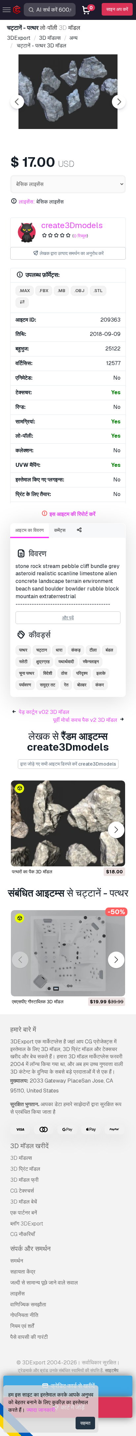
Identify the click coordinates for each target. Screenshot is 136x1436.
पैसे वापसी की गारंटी (29, 1337)
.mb (61, 290)
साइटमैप (112, 1370)
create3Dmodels (72, 225)
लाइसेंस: (27, 201)
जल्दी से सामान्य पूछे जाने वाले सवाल (44, 1282)
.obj (79, 290)
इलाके (101, 673)
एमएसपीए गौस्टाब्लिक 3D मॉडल (37, 1002)
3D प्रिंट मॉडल (25, 1168)
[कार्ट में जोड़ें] (102, 857)
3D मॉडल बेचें (23, 1201)
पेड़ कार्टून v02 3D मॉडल (44, 712)
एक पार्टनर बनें (23, 1212)
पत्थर (23, 650)
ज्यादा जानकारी (40, 1409)
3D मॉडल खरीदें (29, 1146)
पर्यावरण (25, 685)
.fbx (44, 290)
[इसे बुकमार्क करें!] (115, 857)
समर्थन (16, 1260)
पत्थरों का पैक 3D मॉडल (32, 872)
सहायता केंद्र (22, 1271)
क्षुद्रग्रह (43, 661)
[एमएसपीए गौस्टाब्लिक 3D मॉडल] (68, 953)
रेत (66, 685)
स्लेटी (23, 661)
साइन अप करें (117, 9)
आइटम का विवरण (29, 530)
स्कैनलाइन (91, 661)
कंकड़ (76, 650)
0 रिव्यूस (80, 236)
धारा (59, 650)
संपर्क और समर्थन (30, 1248)
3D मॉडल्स (21, 1158)
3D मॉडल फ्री (24, 1179)
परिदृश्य (81, 673)
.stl (98, 290)
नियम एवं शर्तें (22, 1326)
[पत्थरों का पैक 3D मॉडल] (68, 823)
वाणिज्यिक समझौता (28, 1304)
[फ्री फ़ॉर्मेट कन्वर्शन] (22, 302)
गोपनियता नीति (24, 1315)
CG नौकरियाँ (22, 1234)
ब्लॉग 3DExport (26, 1223)
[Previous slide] (17, 102)
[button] (116, 830)
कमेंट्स (59, 530)
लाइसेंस (17, 1293)
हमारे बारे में (23, 1029)
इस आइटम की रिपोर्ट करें (72, 514)
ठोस (64, 673)
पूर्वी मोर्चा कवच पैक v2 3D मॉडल (85, 720)
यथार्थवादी (66, 661)
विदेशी (47, 673)
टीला (93, 650)
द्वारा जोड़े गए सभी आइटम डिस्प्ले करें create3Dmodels (68, 764)
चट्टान (41, 650)
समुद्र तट (47, 685)
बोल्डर (81, 685)
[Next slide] (119, 102)
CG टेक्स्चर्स (22, 1190)
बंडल (109, 650)
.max (24, 290)
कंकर (99, 685)
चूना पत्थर (26, 673)
